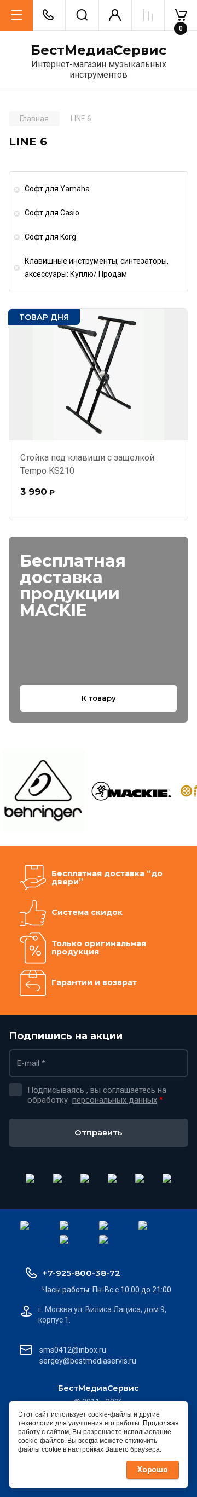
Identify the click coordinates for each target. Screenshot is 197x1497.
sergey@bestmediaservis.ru (87, 1360)
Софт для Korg (50, 236)
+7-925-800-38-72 (81, 1273)
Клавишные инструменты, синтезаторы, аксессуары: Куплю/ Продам (97, 267)
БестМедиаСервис (98, 50)
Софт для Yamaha (57, 188)
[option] (44, 791)
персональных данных (114, 1100)
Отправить (98, 1132)
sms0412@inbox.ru (72, 1349)
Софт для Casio (52, 212)
